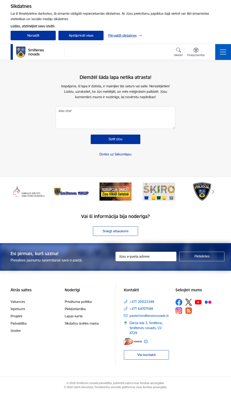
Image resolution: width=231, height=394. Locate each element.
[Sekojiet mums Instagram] (179, 310)
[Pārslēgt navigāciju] (223, 52)
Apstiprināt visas (81, 35)
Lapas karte (74, 316)
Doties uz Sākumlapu (115, 154)
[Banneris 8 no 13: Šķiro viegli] (159, 191)
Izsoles (16, 330)
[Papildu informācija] (146, 341)
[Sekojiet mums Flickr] (208, 302)
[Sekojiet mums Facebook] (179, 302)
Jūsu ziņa (64, 111)
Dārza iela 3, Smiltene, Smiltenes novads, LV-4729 (146, 328)
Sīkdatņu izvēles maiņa (82, 323)
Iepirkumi (18, 309)
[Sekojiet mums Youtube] (198, 302)
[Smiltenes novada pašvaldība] (30, 52)
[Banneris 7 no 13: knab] (115, 191)
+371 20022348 (141, 301)
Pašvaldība (19, 323)
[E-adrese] (133, 341)
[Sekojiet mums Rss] (188, 310)
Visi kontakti (146, 355)
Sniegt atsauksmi (115, 231)
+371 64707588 (141, 308)
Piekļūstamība (75, 309)
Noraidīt (33, 35)
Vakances (18, 301)
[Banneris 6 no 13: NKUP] (72, 191)
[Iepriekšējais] (18, 191)
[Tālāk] (213, 191)
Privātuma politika (78, 301)
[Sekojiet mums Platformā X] (188, 302)
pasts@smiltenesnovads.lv (149, 315)
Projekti (16, 316)
